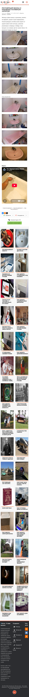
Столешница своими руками (7, 353)
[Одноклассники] (5, 213)
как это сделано (7, 208)
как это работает (18, 208)
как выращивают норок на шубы (7, 587)
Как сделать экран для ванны (7, 533)
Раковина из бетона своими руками (7, 275)
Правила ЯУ (19, 645)
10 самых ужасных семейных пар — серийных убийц (7, 378)
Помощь (18, 626)
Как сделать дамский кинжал (22, 353)
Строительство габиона (22, 431)
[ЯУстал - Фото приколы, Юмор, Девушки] (5, 2)
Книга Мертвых (7, 508)
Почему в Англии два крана (22, 250)
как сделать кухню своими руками (21, 328)
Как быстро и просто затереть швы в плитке (7, 328)
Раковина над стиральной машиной (6, 615)
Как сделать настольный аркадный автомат (21, 534)
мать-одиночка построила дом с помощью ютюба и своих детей (7, 432)
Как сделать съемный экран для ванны (22, 301)
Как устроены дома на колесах (22, 508)
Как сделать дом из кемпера (22, 614)
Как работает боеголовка (21, 458)
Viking (8, 13)
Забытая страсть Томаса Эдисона (7, 458)
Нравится (9, 215)
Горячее (9, 14)
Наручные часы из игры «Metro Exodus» (22, 483)
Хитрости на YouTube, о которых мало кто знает (6, 301)
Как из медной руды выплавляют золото (21, 561)
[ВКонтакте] (3, 213)
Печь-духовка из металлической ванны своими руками (22, 378)
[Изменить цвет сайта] (13, 1)
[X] (7, 213)
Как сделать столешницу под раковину (22, 275)
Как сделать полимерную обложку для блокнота (6, 405)
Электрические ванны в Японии (22, 404)
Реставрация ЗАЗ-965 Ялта (6, 483)
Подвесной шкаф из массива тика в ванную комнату (22, 588)
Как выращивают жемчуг (7, 250)
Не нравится (22, 215)
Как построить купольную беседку (7, 561)
